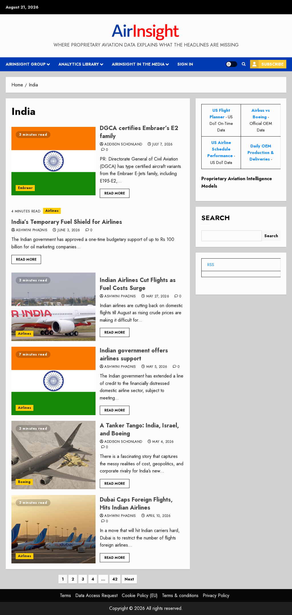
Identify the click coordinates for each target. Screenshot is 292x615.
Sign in (185, 64)
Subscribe (272, 64)
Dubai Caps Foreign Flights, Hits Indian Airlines (136, 504)
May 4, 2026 (163, 442)
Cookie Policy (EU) (140, 595)
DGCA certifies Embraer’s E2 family (139, 132)
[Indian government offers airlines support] (53, 381)
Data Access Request (96, 595)
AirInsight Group (26, 64)
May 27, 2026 (157, 296)
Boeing (24, 481)
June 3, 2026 (69, 230)
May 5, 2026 (156, 367)
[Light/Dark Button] (231, 64)
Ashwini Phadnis (31, 230)
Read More (114, 193)
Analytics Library (78, 64)
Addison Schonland (123, 144)
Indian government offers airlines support (134, 354)
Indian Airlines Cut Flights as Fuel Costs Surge (138, 284)
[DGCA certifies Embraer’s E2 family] (53, 161)
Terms (65, 595)
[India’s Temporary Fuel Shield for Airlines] (97, 210)
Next (129, 579)
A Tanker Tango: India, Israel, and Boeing (139, 429)
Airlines (51, 210)
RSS (210, 264)
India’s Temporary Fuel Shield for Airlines (66, 222)
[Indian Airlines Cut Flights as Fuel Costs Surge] (53, 307)
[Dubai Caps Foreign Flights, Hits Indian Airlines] (53, 529)
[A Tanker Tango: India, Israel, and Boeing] (53, 455)
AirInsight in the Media (138, 64)
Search (215, 218)
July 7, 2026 (162, 144)
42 (114, 579)
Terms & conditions (180, 595)
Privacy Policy (216, 595)
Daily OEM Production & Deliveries (261, 152)
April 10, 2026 (158, 516)
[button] (243, 64)
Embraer (25, 187)
